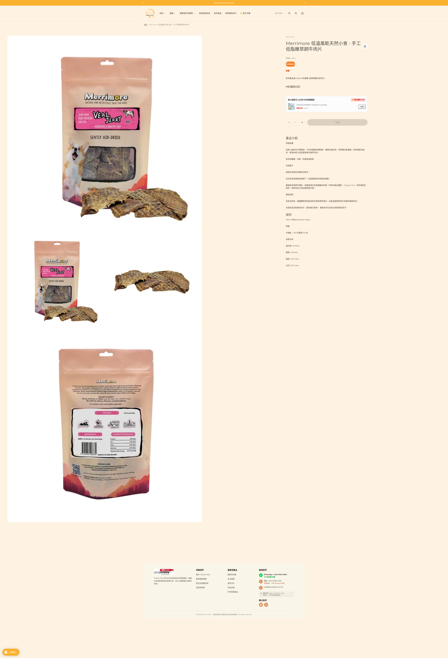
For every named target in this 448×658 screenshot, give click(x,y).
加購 (361, 107)
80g (290, 64)
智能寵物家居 (204, 13)
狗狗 (161, 13)
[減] (289, 122)
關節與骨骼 (232, 575)
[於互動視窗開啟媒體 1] (104, 133)
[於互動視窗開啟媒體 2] (56, 278)
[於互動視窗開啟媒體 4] (104, 425)
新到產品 (217, 13)
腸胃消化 (231, 583)
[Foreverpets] (150, 13)
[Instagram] (266, 605)
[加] (302, 122)
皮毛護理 (231, 579)
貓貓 (171, 13)
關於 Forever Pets (203, 575)
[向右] (304, 2)
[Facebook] (261, 605)
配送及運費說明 (202, 583)
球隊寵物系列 (230, 13)
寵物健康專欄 (201, 579)
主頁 (145, 25)
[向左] (143, 2)
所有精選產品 (233, 592)
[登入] (296, 13)
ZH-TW (278, 13)
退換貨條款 (200, 588)
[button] (289, 13)
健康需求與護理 (186, 13)
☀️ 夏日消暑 (245, 13)
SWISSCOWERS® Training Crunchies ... (312, 105)
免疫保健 (231, 588)
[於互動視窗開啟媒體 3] (153, 278)
